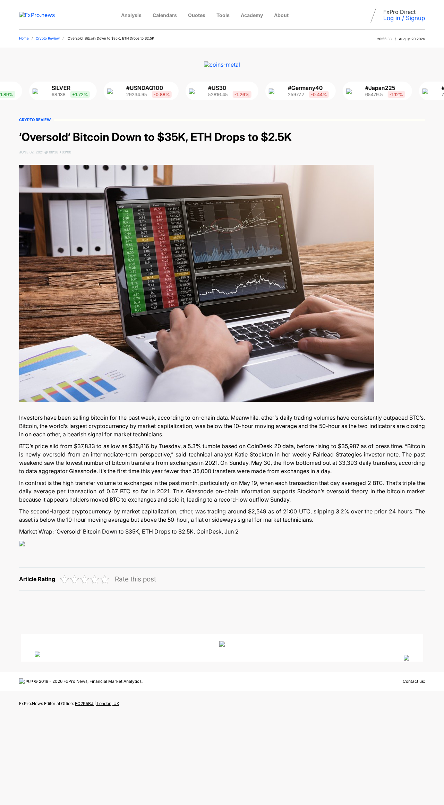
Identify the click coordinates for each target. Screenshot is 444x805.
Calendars (165, 15)
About (281, 15)
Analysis (131, 15)
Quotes (196, 15)
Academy (252, 15)
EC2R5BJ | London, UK (97, 703)
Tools (223, 15)
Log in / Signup (404, 18)
